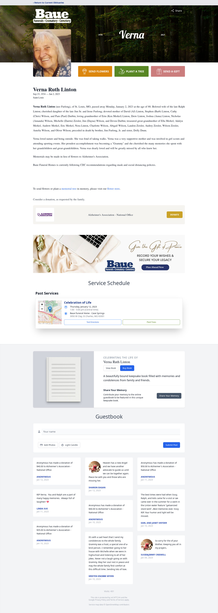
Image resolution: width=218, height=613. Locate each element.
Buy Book (127, 368)
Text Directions (93, 322)
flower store (113, 188)
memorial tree (68, 188)
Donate (174, 214)
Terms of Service (117, 600)
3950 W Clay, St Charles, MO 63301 (87, 316)
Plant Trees (151, 322)
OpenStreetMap (112, 604)
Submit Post (172, 445)
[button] (50, 309)
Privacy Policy (100, 600)
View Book (111, 368)
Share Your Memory (169, 395)
